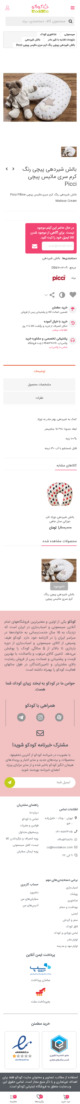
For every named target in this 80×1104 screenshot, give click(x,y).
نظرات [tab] (39, 398)
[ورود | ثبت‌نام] (7, 8)
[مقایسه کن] (62, 296)
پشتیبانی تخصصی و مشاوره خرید (46, 339)
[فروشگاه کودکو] (40, 8)
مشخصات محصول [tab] (39, 384)
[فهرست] (72, 8)
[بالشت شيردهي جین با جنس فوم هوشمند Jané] (13, 169)
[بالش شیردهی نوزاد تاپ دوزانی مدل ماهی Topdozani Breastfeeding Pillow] (59, 494)
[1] (9, 782)
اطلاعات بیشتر (59, 330)
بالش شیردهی (51, 258)
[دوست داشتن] (73, 296)
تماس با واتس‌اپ (58, 347)
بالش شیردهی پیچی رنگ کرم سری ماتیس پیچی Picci (59, 599)
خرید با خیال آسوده (55, 321)
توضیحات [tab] (39, 371)
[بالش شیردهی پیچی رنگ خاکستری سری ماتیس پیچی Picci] (6, 169)
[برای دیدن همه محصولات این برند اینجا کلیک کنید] (53, 278)
